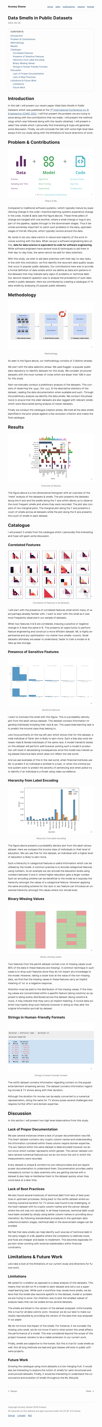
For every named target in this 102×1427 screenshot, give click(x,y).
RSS (30, 1415)
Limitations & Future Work (23, 80)
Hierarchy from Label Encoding (28, 59)
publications (69, 6)
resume (81, 6)
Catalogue (15, 49)
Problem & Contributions (22, 39)
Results (14, 46)
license (90, 6)
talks (58, 6)
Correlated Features (23, 53)
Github (11, 1415)
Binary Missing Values (24, 63)
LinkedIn (21, 1415)
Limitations (18, 84)
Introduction (16, 35)
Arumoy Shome (17, 6)
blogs (50, 6)
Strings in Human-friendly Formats (30, 66)
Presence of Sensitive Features (28, 56)
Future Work (19, 87)
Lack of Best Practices (24, 77)
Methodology (17, 42)
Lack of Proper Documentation (28, 73)
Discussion (15, 70)
